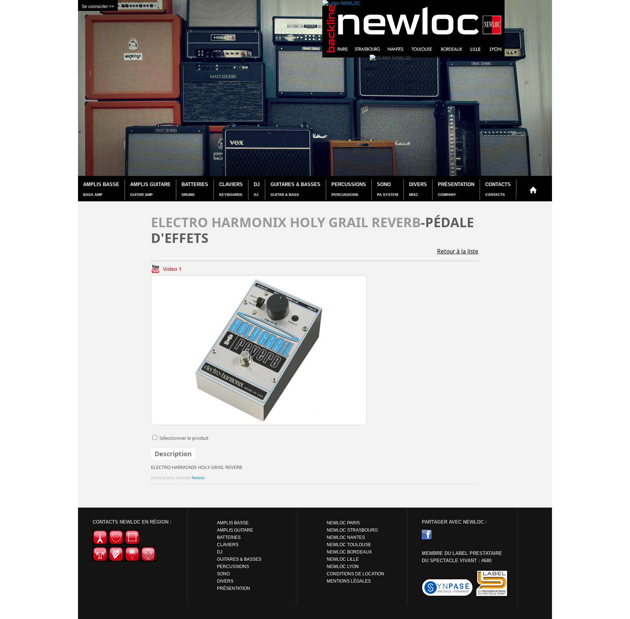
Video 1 (172, 268)
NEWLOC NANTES (346, 537)
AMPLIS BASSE (101, 189)
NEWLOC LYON (343, 566)
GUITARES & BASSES (295, 189)
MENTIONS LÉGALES (349, 581)
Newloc (198, 477)
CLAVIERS (231, 189)
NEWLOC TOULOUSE (349, 544)
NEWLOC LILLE (343, 559)
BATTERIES (195, 189)
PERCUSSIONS (348, 189)
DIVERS (418, 189)
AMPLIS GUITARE (150, 189)
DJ (257, 189)
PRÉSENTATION (456, 189)
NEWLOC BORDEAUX (349, 552)
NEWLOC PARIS (343, 522)
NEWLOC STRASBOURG (352, 530)
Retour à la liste (457, 251)
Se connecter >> (98, 6)
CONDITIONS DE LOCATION (355, 573)
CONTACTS (498, 189)
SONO (387, 189)
